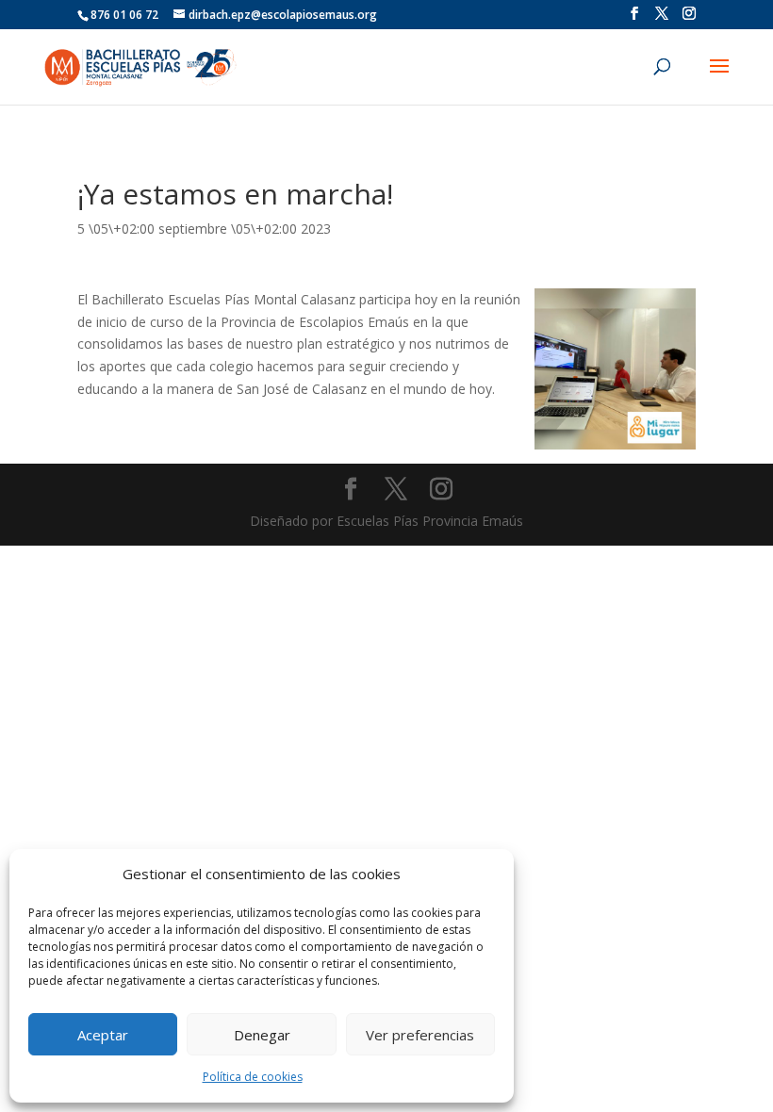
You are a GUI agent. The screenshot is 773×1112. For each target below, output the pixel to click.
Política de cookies (253, 1077)
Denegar (262, 1034)
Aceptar (102, 1034)
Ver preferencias (420, 1034)
